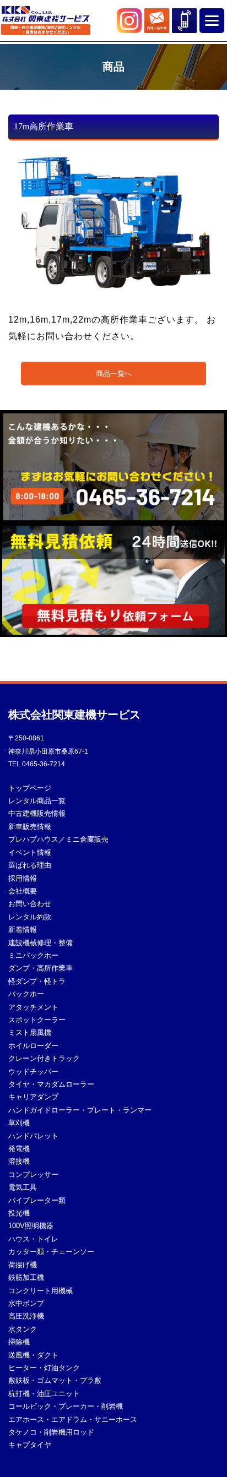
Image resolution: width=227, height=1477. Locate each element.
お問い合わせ (29, 904)
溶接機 (19, 1161)
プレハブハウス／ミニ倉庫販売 (58, 839)
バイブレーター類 (37, 1201)
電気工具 (22, 1187)
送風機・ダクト (33, 1355)
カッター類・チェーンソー (51, 1252)
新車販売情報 (29, 827)
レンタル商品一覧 (37, 801)
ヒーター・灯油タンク (44, 1368)
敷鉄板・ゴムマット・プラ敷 (54, 1381)
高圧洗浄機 (26, 1316)
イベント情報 (29, 853)
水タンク (22, 1329)
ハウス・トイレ (33, 1239)
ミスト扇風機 (29, 1033)
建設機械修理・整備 (40, 943)
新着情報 (22, 930)
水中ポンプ (26, 1303)
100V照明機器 (30, 1226)
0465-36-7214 (43, 764)
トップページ (29, 788)
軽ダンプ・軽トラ (37, 981)
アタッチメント (33, 1007)
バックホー (26, 994)
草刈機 (19, 1123)
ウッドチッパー (33, 1072)
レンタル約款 (29, 917)
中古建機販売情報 (37, 813)
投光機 (19, 1213)
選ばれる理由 (29, 865)
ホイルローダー (33, 1046)
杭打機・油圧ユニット (44, 1394)
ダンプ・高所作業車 (40, 968)
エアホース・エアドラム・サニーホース (72, 1420)
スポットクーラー (37, 1020)
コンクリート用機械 (40, 1291)
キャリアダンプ (33, 1097)
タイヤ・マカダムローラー (51, 1084)
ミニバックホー (33, 956)
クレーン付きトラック (44, 1058)
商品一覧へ (114, 373)
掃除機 (19, 1342)
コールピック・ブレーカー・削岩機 (65, 1406)
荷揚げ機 (22, 1265)
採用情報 (22, 878)
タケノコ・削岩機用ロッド (51, 1432)
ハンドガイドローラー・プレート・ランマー (80, 1110)
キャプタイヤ (29, 1445)
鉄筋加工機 (26, 1278)
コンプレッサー (33, 1175)
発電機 (19, 1149)
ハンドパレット (33, 1136)
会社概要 (22, 891)
